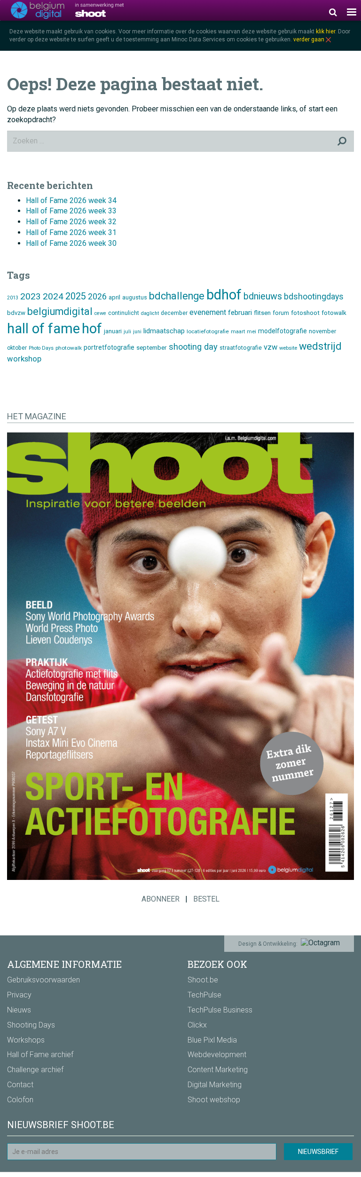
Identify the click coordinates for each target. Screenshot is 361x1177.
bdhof (224, 295)
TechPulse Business (220, 1009)
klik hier (325, 31)
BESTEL (206, 899)
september (151, 347)
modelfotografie (282, 331)
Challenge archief (35, 1069)
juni (137, 332)
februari (240, 312)
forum (281, 312)
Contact (20, 1084)
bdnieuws (262, 296)
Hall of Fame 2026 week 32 (71, 221)
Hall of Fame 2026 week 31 (71, 232)
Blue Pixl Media (212, 1040)
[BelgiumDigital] (37, 10)
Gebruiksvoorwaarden (43, 979)
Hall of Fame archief (40, 1054)
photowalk (68, 348)
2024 (53, 296)
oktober (17, 348)
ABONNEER (160, 899)
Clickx (197, 1024)
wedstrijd (320, 346)
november (322, 331)
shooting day (193, 347)
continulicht (123, 313)
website (288, 348)
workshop (24, 358)
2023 (30, 296)
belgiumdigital (60, 311)
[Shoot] (112, 9)
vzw (270, 347)
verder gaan (309, 39)
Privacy (19, 994)
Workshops (26, 1040)
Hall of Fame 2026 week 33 (71, 210)
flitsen (262, 312)
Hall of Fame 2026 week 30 (71, 243)
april (114, 297)
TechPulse (204, 994)
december (174, 313)
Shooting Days (31, 1024)
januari (113, 331)
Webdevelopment (217, 1054)
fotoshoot (305, 312)
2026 (97, 296)
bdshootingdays (314, 296)
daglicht (150, 313)
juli (127, 332)
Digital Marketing (215, 1084)
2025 (75, 296)
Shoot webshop (214, 1099)
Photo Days (41, 348)
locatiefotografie (208, 331)
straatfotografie (241, 347)
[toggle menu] (351, 10)
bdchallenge (176, 296)
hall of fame (43, 329)
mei (251, 332)
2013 (12, 298)
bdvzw (16, 312)
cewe (100, 313)
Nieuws (19, 1009)
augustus (134, 297)
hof (92, 329)
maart (238, 332)
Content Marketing (218, 1069)
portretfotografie (109, 347)
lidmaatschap (164, 331)
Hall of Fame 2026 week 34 (71, 200)
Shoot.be (203, 979)
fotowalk (334, 312)
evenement (207, 312)
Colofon (20, 1099)
